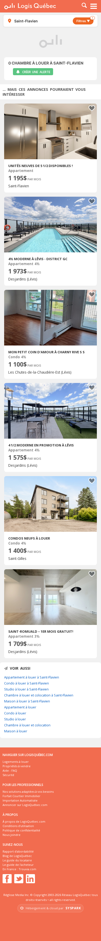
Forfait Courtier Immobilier (21, 796)
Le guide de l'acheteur (18, 865)
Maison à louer (15, 731)
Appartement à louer (20, 707)
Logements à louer (16, 762)
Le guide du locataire (17, 860)
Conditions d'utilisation (18, 826)
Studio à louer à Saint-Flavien (26, 689)
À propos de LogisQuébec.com (24, 821)
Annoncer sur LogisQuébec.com (25, 805)
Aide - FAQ (10, 770)
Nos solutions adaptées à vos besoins (28, 791)
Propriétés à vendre (17, 766)
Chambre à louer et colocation (27, 725)
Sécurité (8, 775)
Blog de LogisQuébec (17, 856)
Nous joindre (11, 835)
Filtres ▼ (84, 20)
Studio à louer (15, 719)
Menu (93, 6)
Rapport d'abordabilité (18, 851)
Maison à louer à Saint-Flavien (27, 701)
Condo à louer (15, 713)
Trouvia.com (27, 869)
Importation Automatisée (20, 800)
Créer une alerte (36, 72)
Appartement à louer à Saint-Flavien (31, 677)
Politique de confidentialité (21, 830)
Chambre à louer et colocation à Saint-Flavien (38, 695)
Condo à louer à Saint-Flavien (26, 683)
